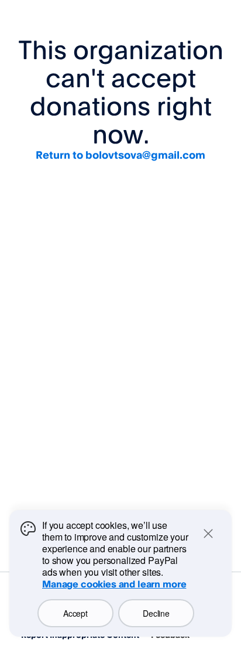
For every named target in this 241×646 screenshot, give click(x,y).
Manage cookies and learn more (114, 584)
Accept (75, 613)
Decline (156, 613)
